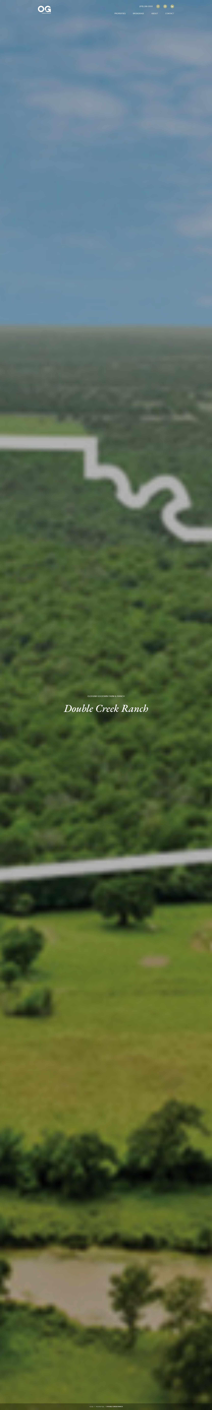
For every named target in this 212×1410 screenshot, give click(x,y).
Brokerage (138, 13)
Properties (120, 13)
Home (91, 1407)
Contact (169, 13)
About (154, 13)
